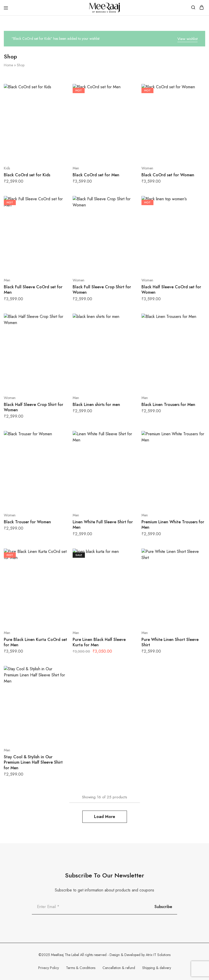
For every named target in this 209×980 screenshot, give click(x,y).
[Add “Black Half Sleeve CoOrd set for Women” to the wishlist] (196, 221)
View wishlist (187, 39)
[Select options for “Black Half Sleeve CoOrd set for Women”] (196, 202)
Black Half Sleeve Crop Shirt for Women (33, 407)
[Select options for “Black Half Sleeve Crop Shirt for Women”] (58, 319)
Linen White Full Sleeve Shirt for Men (103, 524)
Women (147, 168)
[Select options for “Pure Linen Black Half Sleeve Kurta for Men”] (127, 554)
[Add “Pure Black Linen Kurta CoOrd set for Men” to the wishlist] (58, 573)
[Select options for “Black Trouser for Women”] (58, 437)
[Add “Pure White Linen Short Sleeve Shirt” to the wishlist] (196, 573)
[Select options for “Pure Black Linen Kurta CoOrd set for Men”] (58, 554)
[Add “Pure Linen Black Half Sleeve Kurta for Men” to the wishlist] (127, 573)
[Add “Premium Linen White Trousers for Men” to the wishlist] (196, 456)
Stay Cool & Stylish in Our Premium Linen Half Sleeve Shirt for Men (33, 762)
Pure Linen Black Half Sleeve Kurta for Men (99, 642)
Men (76, 168)
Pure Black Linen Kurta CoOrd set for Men (35, 642)
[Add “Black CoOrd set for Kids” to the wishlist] (58, 109)
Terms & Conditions (80, 967)
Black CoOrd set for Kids (27, 175)
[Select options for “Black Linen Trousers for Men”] (196, 319)
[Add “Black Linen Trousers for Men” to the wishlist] (196, 338)
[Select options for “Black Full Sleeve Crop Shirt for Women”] (127, 202)
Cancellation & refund (118, 967)
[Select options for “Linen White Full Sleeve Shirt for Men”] (127, 437)
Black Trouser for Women (27, 522)
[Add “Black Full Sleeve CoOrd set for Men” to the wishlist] (58, 221)
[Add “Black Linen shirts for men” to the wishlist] (127, 338)
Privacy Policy (48, 967)
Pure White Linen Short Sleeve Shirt (170, 642)
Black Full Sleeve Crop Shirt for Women (102, 289)
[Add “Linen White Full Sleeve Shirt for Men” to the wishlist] (127, 456)
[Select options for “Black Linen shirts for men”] (127, 319)
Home (8, 65)
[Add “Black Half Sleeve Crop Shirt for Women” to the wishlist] (58, 338)
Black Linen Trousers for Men (168, 404)
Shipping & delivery (156, 967)
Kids (7, 168)
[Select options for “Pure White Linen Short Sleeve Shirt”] (196, 554)
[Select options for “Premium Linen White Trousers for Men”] (196, 437)
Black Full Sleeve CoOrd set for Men (33, 289)
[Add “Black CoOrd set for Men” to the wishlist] (127, 109)
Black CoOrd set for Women (167, 175)
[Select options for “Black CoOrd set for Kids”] (58, 90)
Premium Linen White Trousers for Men (172, 524)
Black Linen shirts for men (96, 404)
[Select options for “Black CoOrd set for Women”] (196, 90)
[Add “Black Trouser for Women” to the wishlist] (58, 456)
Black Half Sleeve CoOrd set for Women (171, 289)
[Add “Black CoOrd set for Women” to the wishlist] (196, 109)
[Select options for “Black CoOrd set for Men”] (127, 90)
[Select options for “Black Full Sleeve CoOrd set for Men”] (58, 202)
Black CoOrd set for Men (96, 175)
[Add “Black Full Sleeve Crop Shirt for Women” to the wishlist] (127, 221)
